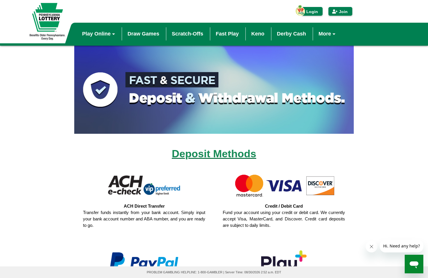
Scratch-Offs (187, 34)
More (326, 34)
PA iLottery (47, 21)
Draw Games (143, 34)
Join (343, 11)
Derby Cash (291, 34)
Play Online (97, 34)
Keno (257, 34)
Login (312, 11)
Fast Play (227, 34)
